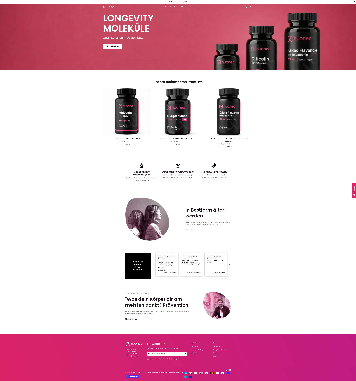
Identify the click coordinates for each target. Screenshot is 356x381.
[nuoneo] (109, 7)
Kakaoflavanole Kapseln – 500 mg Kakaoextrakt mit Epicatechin (229, 140)
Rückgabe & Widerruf (220, 350)
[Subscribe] (185, 354)
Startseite (164, 7)
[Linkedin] (230, 370)
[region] (191, 264)
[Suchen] (245, 7)
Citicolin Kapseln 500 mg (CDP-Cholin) (127, 139)
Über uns (184, 7)
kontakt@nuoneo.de (132, 356)
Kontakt (193, 353)
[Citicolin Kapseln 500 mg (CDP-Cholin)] (127, 112)
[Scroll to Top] (352, 371)
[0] (250, 7)
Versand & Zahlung (197, 350)
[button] (153, 264)
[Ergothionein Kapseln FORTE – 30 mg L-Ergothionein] (178, 112)
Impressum (216, 346)
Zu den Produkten (112, 46)
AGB (214, 356)
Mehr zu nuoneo (191, 230)
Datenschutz (164, 359)
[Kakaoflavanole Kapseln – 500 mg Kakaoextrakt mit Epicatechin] (229, 112)
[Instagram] (226, 370)
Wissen (193, 7)
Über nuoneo (195, 346)
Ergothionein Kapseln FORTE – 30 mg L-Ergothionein (178, 139)
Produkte (173, 7)
